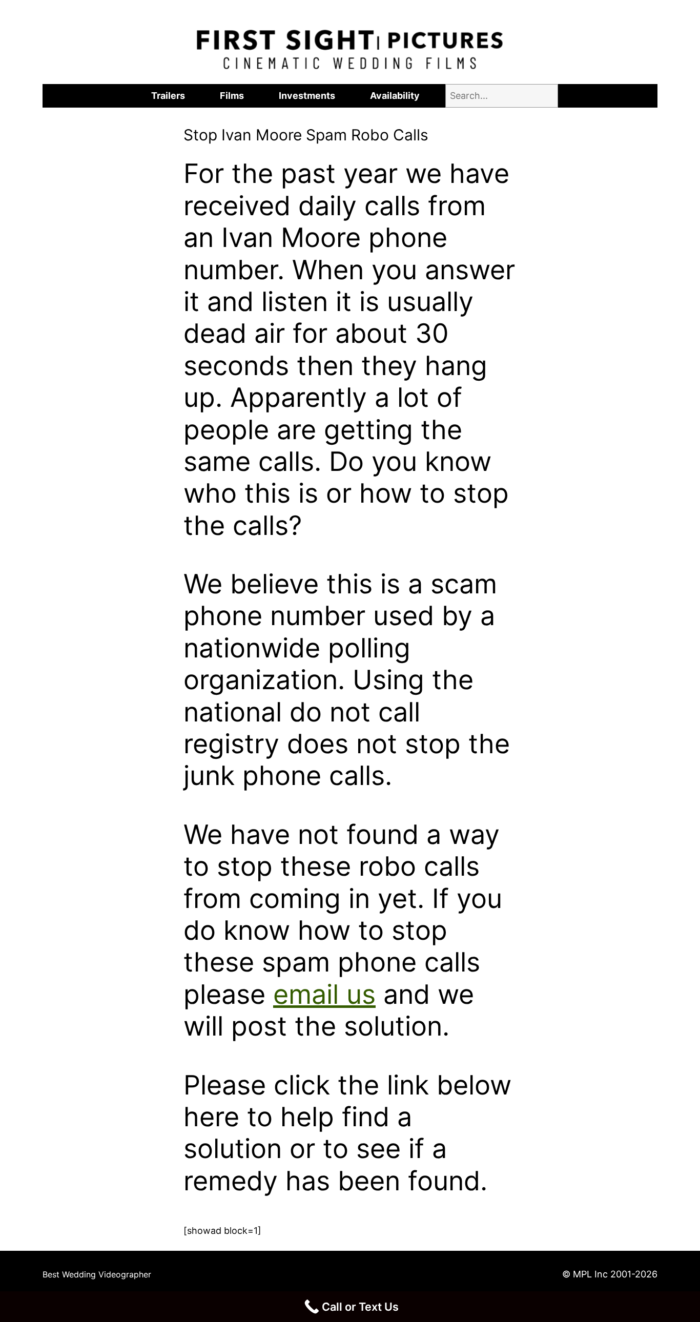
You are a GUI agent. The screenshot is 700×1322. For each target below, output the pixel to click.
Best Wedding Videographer (97, 1274)
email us (324, 994)
